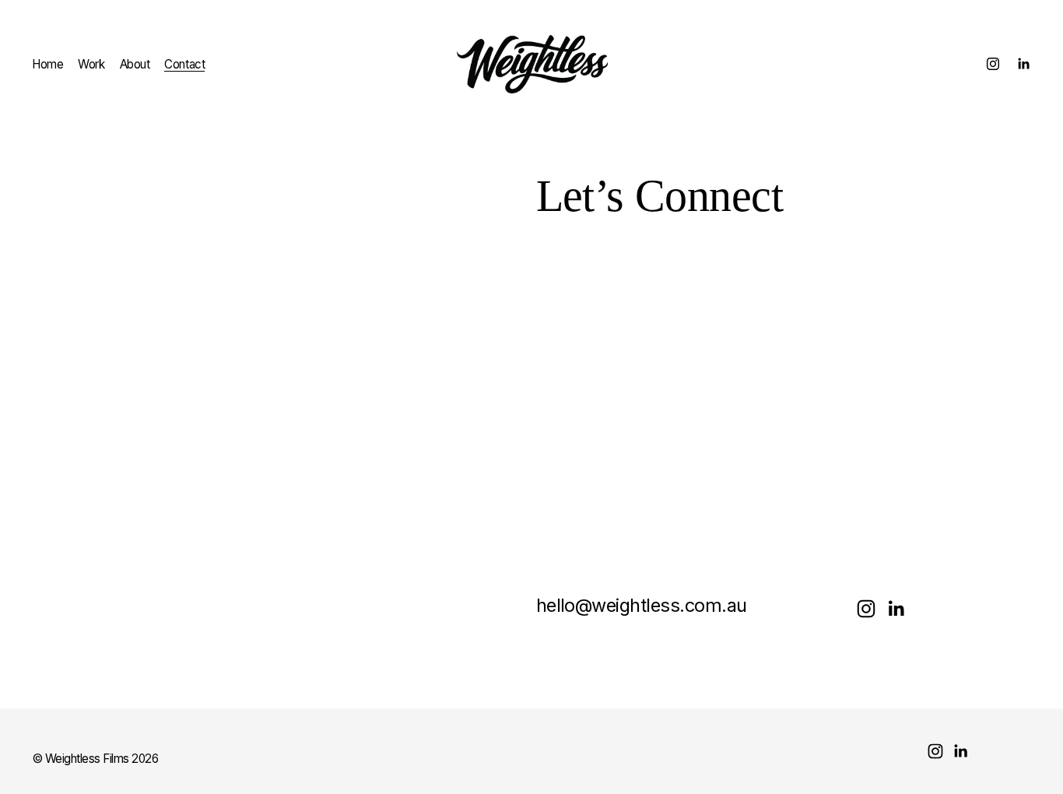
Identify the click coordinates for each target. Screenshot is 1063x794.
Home (47, 64)
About (135, 64)
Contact (184, 64)
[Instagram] (993, 64)
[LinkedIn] (1023, 64)
